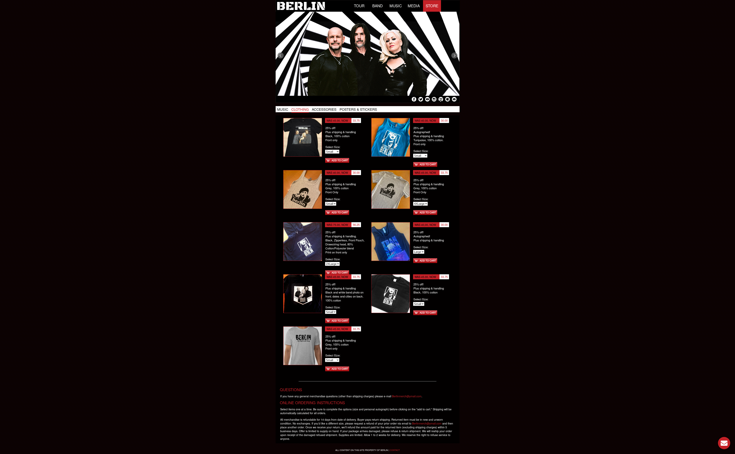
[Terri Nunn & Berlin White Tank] (302, 189)
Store (432, 5)
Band (377, 5)
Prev (281, 55)
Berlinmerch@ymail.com (406, 396)
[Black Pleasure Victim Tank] (390, 189)
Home (313, 6)
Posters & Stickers (358, 109)
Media (414, 5)
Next (454, 55)
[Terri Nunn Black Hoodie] (302, 241)
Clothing (300, 109)
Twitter (420, 100)
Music (396, 5)
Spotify (441, 100)
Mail (454, 100)
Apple (447, 100)
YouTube (427, 100)
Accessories (324, 109)
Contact (395, 450)
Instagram (434, 100)
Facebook (414, 100)
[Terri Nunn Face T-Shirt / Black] (302, 345)
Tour (359, 5)
